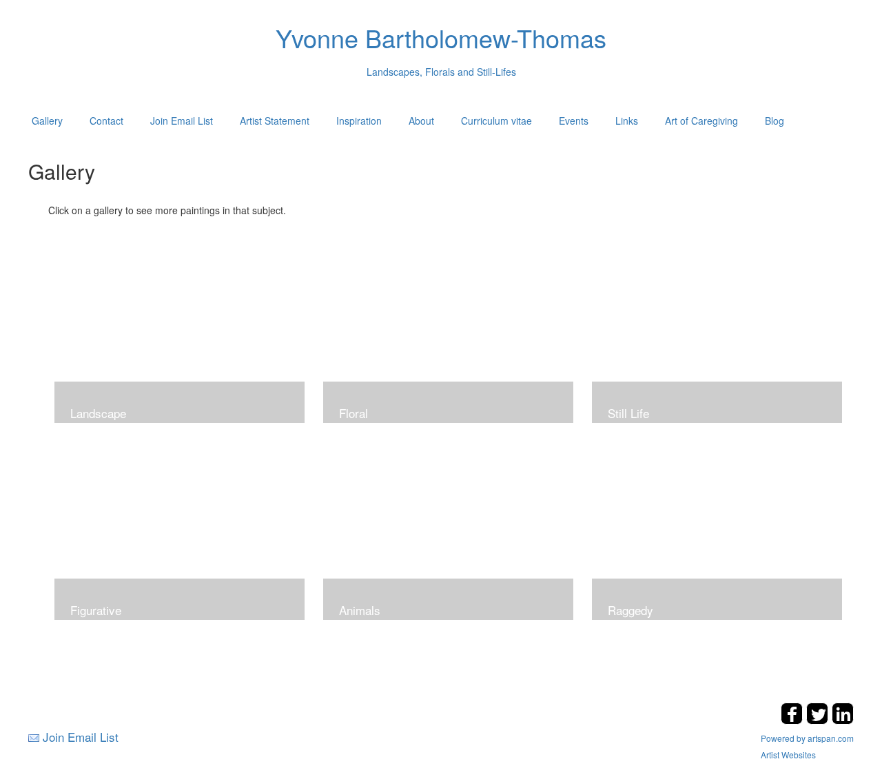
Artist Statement (274, 120)
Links (626, 120)
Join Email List (181, 120)
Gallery (47, 120)
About (421, 120)
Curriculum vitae (496, 120)
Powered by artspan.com (807, 738)
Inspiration (359, 120)
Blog (774, 120)
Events (573, 120)
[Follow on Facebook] (793, 720)
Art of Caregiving (701, 120)
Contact (106, 120)
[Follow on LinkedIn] (843, 720)
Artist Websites (788, 754)
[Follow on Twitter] (819, 720)
